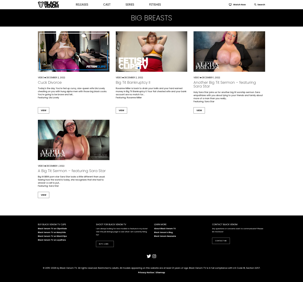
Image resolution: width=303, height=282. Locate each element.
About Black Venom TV (165, 228)
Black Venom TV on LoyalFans (52, 240)
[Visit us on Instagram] (154, 256)
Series (130, 5)
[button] (258, 5)
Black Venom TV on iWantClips (52, 236)
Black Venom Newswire (165, 236)
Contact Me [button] (221, 240)
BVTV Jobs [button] (103, 244)
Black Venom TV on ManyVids (52, 232)
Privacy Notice (146, 272)
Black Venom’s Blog (163, 232)
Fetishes (155, 5)
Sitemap (160, 272)
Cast (107, 5)
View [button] (43, 110)
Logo (57, 4)
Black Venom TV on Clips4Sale (52, 228)
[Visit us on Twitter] (149, 256)
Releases (82, 5)
